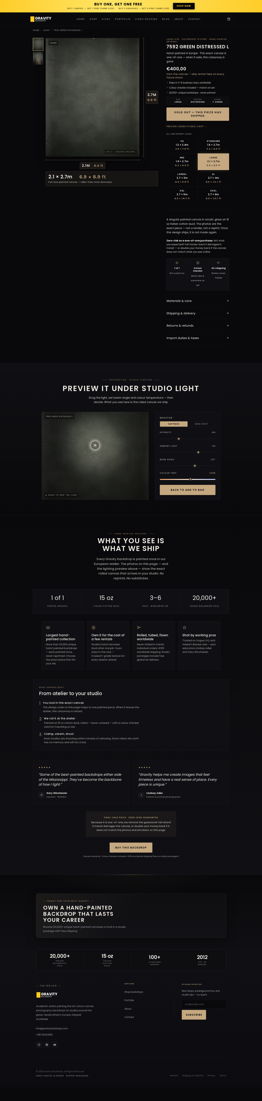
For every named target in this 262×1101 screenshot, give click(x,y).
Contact (194, 19)
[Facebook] (47, 1045)
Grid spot (201, 424)
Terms (222, 1075)
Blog (166, 19)
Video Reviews (146, 19)
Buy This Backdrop (131, 847)
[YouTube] (55, 1045)
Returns (174, 1075)
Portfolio (122, 19)
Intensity (166, 432)
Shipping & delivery (197, 313)
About (178, 19)
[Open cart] (228, 19)
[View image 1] (38, 44)
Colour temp (168, 473)
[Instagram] (39, 1045)
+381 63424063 (44, 1034)
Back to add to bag (187, 490)
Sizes (106, 19)
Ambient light (169, 446)
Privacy (211, 1075)
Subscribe (194, 1015)
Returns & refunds (197, 325)
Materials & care (197, 300)
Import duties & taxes (197, 337)
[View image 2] (38, 58)
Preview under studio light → (186, 126)
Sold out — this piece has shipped (197, 114)
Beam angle (167, 459)
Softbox (173, 424)
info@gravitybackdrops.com (52, 1028)
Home (81, 19)
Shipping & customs (192, 1075)
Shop (93, 19)
